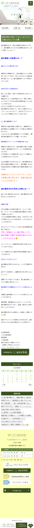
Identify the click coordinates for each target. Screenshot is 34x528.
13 (8, 377)
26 (3, 381)
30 (21, 381)
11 (30, 375)
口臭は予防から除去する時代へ (11, 409)
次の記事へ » (29, 28)
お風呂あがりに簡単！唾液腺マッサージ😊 (14, 424)
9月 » (30, 384)
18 (30, 377)
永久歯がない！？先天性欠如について (13, 418)
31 (26, 381)
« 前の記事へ (5, 28)
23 (21, 379)
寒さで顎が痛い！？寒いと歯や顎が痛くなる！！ (16, 403)
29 (17, 381)
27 (8, 381)
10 (26, 375)
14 (12, 377)
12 (3, 377)
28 (12, 381)
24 (26, 379)
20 (8, 379)
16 (21, 377)
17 (26, 377)
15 (17, 377)
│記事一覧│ (17, 28)
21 (12, 379)
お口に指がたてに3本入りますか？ (12, 421)
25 (30, 379)
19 (3, 379)
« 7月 (3, 384)
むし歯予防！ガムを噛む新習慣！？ (12, 412)
